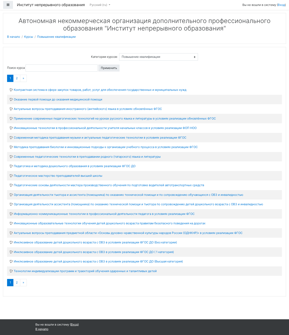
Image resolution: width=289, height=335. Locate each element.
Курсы (28, 37)
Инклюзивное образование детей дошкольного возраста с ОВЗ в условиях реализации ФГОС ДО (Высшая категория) (98, 261)
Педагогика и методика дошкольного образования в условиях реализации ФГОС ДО (74, 166)
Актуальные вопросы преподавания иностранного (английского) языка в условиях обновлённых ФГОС (88, 109)
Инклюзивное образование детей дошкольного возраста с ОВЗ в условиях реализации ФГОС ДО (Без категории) (95, 242)
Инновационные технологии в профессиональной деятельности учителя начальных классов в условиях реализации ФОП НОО (105, 128)
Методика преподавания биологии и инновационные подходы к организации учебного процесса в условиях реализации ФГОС (106, 147)
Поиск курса (16, 68)
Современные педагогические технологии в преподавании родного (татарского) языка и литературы (87, 156)
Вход (281, 5)
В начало (13, 37)
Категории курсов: (104, 57)
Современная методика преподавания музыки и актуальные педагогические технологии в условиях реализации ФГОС (100, 137)
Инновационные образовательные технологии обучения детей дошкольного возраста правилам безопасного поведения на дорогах (109, 223)
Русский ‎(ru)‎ (99, 5)
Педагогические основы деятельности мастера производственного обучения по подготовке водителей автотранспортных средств (109, 185)
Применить (109, 68)
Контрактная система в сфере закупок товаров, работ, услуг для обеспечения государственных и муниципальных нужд (100, 90)
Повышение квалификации (56, 37)
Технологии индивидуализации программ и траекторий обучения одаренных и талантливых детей (85, 271)
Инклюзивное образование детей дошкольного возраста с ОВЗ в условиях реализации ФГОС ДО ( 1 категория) (94, 252)
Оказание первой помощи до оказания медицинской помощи (58, 99)
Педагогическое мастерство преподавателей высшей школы (58, 176)
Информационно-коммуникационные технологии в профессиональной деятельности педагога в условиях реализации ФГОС (104, 214)
